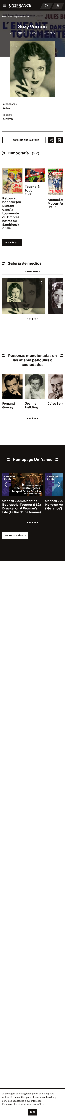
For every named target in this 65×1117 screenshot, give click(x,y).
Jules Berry (56, 403)
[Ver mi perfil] (58, 6)
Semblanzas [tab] (32, 271)
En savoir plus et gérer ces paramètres (23, 1104)
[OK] (32, 1112)
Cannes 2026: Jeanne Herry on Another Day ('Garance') (32, 504)
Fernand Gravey (8, 405)
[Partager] (51, 140)
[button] (40, 283)
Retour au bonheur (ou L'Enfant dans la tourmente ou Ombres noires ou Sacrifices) (11, 211)
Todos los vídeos (15, 535)
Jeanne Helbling (31, 405)
